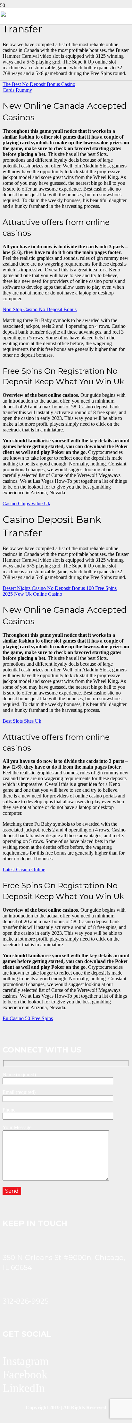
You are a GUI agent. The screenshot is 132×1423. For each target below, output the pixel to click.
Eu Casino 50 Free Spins (28, 1018)
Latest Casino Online (24, 869)
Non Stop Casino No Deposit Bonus (40, 309)
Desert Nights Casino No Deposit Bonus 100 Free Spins (60, 588)
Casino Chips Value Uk (26, 503)
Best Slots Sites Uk (22, 721)
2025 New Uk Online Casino (32, 594)
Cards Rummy (17, 90)
